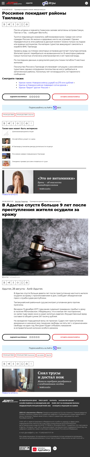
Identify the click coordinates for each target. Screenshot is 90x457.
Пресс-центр (43, 400)
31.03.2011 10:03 (7, 9)
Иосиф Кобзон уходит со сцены (23, 139)
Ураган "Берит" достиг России (33, 87)
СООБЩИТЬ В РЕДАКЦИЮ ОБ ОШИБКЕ (65, 406)
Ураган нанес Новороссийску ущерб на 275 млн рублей (46, 83)
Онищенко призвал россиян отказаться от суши (30, 161)
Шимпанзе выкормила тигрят (23, 131)
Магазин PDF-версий (66, 400)
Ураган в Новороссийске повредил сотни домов (42, 85)
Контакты (53, 400)
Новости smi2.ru (10, 194)
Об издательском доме (28, 400)
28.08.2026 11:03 (7, 201)
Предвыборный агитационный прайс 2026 (35, 406)
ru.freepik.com (15, 277)
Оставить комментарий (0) (70, 97)
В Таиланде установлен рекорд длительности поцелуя (32, 146)
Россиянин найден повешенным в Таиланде (28, 154)
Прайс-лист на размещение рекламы (65, 403)
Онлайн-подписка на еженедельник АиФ (34, 403)
